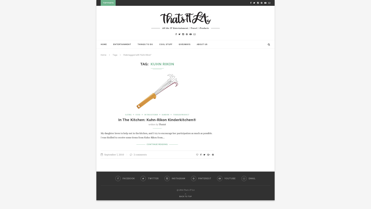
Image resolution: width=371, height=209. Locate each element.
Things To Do (145, 44)
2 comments (140, 154)
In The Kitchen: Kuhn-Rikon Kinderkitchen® (157, 120)
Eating (128, 115)
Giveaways (184, 44)
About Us (202, 44)
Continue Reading (157, 144)
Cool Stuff (165, 44)
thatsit (162, 124)
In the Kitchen (151, 115)
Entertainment (122, 44)
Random (165, 115)
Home (104, 44)
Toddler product (181, 115)
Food (138, 115)
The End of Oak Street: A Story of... (136, 3)
